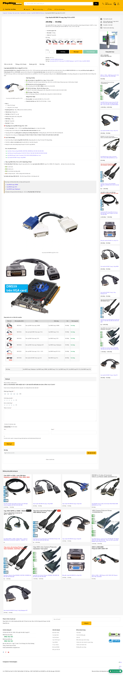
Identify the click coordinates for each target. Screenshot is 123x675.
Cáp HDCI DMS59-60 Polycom (56, 59)
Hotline (106, 2)
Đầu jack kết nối (56, 649)
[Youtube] (8, 652)
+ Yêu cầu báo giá (90, 51)
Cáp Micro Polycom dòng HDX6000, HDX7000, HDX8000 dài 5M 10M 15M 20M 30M (25, 151)
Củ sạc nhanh (55, 644)
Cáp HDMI (55, 642)
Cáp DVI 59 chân (78, 61)
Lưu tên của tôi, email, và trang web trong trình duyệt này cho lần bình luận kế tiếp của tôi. (22, 438)
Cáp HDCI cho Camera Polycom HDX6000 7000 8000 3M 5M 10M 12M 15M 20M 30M (46, 576)
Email (52, 429)
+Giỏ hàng (62, 51)
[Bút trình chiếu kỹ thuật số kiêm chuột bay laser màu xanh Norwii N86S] (108, 40)
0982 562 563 (8, 637)
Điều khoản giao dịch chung (82, 639)
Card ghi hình (55, 635)
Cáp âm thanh (55, 637)
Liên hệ (78, 637)
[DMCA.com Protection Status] (114, 634)
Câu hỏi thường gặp (80, 635)
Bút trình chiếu (55, 632)
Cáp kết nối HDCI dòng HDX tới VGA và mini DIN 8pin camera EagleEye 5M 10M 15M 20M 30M (16, 504)
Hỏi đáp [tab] (42, 64)
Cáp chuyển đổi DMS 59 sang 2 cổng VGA (72, 503)
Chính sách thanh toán (81, 644)
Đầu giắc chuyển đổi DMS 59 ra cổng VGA (72, 575)
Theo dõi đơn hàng (60, 9)
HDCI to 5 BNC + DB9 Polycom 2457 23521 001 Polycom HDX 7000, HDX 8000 (105, 576)
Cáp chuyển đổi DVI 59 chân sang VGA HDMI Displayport (62, 61)
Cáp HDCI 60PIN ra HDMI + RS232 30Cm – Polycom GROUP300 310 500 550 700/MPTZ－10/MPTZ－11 (15, 539)
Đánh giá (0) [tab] (33, 64)
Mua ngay (76, 51)
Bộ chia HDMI (55, 647)
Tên (5, 429)
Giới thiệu (78, 632)
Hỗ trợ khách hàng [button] (39, 9)
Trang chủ (27, 9)
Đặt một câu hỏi (91, 452)
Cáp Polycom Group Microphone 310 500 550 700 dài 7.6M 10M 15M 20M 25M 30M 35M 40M (27, 153)
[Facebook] (3, 652)
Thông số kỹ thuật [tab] (20, 64)
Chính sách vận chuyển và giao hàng (84, 642)
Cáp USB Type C (56, 639)
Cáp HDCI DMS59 (86, 61)
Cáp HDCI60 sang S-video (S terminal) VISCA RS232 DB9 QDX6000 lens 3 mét (24, 155)
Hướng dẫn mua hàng (81, 647)
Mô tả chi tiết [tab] (8, 64)
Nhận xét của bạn (8, 407)
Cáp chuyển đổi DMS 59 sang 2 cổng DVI (71, 538)
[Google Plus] (6, 652)
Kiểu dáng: (48, 37)
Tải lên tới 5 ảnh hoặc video (10, 424)
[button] (48, 42)
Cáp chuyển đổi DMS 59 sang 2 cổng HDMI (17, 157)
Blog (50, 9)
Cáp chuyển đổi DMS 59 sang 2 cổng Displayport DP (15, 610)
